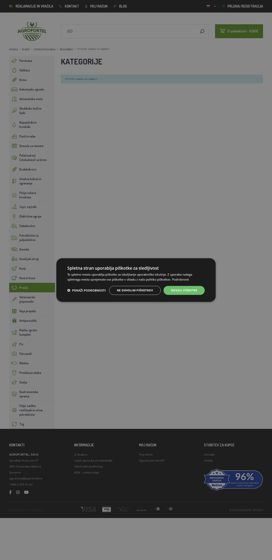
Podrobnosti (180, 279)
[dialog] (136, 280)
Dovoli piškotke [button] (184, 290)
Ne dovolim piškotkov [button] (135, 290)
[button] (86, 290)
